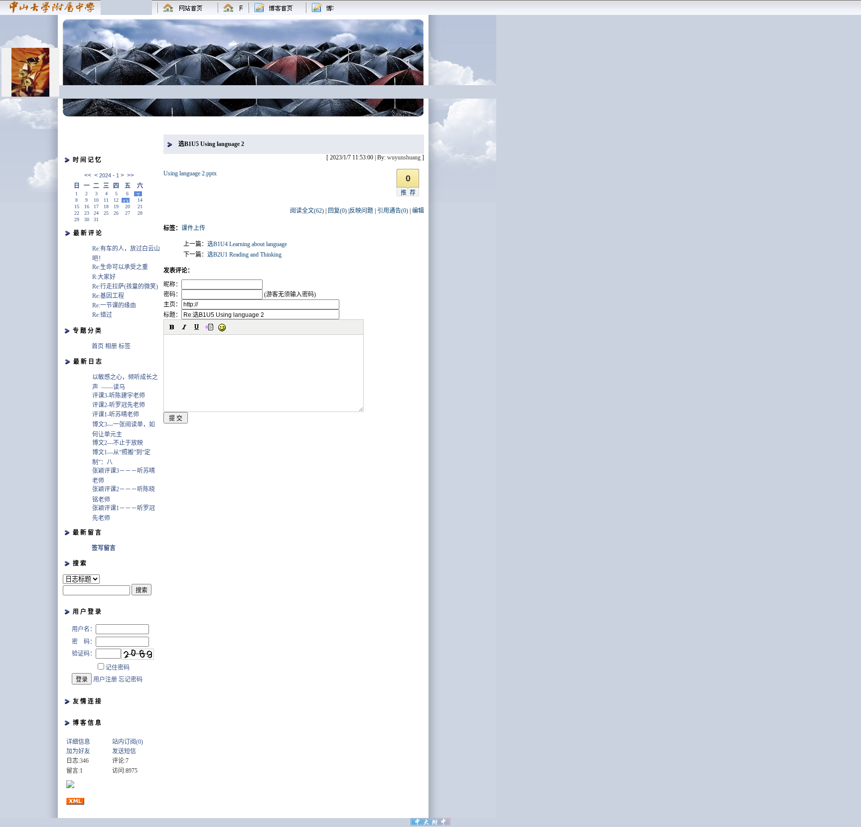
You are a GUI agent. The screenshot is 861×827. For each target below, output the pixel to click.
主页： (172, 304)
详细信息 (78, 741)
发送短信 (124, 751)
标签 (125, 346)
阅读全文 (307, 210)
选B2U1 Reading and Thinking (244, 254)
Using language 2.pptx (190, 173)
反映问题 (361, 210)
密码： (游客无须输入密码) (239, 294)
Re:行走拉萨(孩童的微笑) (125, 286)
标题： (172, 314)
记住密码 (118, 667)
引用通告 (392, 210)
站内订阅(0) (127, 741)
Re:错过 (102, 314)
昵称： (172, 284)
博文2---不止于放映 (117, 442)
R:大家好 (104, 277)
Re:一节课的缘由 (114, 305)
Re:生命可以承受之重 (120, 267)
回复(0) (337, 210)
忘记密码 (131, 679)
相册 (111, 346)
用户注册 (105, 679)
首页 (98, 346)
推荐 (410, 192)
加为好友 (78, 751)
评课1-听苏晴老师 (115, 414)
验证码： (84, 653)
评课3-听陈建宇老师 (118, 395)
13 (126, 201)
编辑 (418, 210)
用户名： (84, 629)
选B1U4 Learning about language (247, 244)
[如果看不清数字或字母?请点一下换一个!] (137, 654)
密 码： (84, 641)
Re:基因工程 (108, 295)
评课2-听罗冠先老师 (118, 405)
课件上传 (193, 228)
